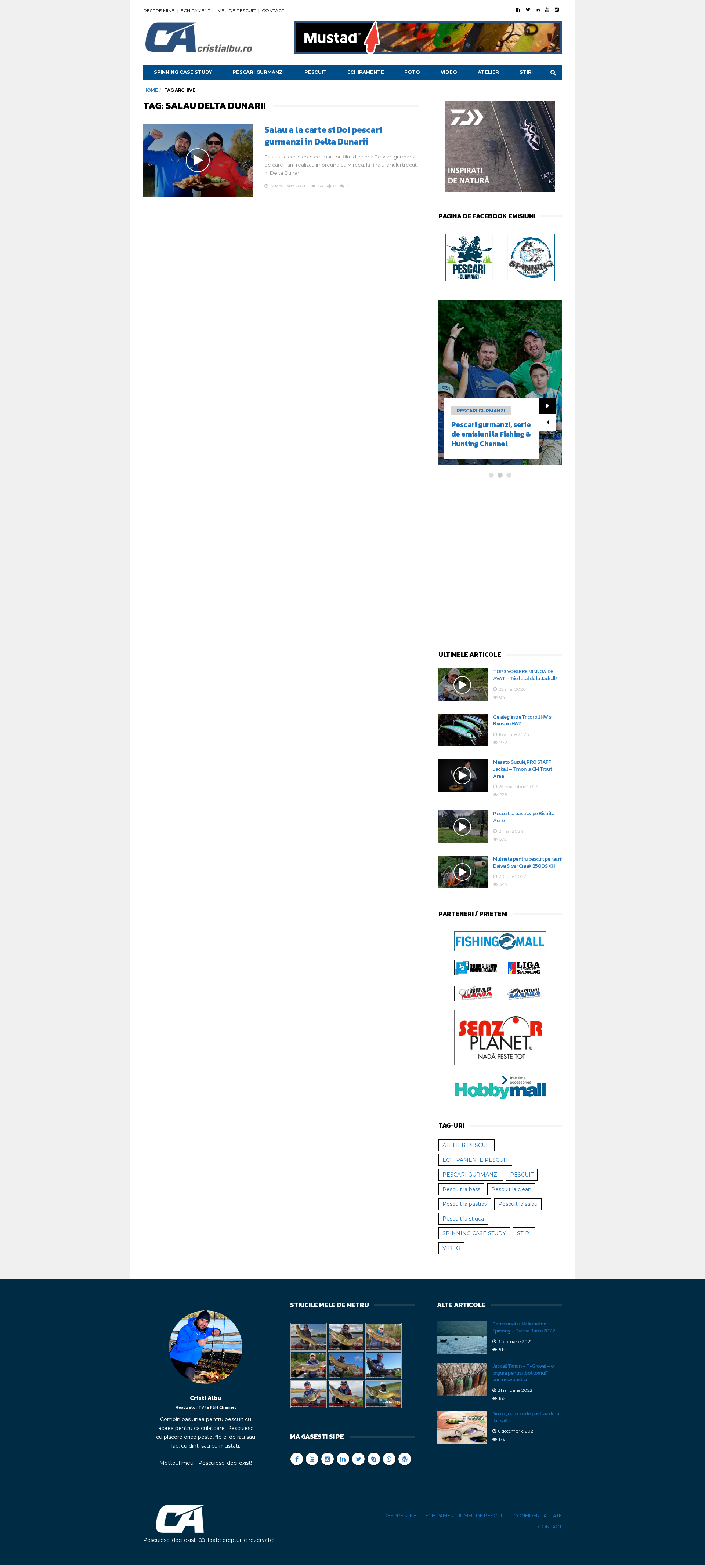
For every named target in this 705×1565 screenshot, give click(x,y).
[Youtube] (547, 9)
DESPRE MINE (158, 10)
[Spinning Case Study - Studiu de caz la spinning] (531, 257)
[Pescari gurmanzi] (469, 257)
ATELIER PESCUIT (466, 1145)
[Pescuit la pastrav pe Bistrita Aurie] (463, 826)
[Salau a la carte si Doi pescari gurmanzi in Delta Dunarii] (198, 160)
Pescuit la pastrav (464, 1204)
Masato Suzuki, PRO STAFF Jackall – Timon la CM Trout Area (522, 769)
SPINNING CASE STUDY (183, 72)
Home (150, 90)
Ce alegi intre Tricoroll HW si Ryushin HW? (522, 720)
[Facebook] (518, 9)
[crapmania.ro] (476, 993)
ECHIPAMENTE (365, 72)
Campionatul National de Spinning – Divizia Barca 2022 (523, 1327)
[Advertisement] (500, 564)
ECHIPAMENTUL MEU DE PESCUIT (218, 10)
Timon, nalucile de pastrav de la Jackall (525, 1417)
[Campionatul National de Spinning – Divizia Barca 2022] (462, 1337)
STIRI (526, 72)
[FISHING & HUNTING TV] (476, 967)
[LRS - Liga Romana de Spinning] (524, 967)
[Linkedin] (538, 9)
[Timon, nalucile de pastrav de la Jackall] (462, 1427)
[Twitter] (528, 9)
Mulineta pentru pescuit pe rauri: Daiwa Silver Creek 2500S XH (527, 862)
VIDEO (449, 72)
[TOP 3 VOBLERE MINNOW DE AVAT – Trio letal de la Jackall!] (463, 684)
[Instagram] (557, 9)
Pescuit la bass (461, 1189)
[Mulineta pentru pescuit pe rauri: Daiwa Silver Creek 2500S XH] (463, 872)
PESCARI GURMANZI (258, 72)
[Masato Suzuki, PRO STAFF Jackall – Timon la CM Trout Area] (463, 775)
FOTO (412, 72)
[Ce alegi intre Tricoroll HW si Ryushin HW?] (463, 730)
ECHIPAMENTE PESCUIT (475, 1160)
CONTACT (273, 10)
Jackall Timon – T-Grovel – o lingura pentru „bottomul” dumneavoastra (523, 1372)
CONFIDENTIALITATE (537, 1515)
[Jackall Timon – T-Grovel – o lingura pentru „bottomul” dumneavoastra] (462, 1379)
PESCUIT (315, 72)
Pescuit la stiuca (463, 1218)
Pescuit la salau (518, 1204)
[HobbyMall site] (500, 148)
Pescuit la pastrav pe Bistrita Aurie (523, 817)
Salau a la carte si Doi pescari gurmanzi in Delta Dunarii (323, 135)
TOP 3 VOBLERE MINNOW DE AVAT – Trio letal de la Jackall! (524, 675)
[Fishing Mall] (500, 941)
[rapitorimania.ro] (524, 993)
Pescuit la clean (511, 1189)
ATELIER (488, 72)
